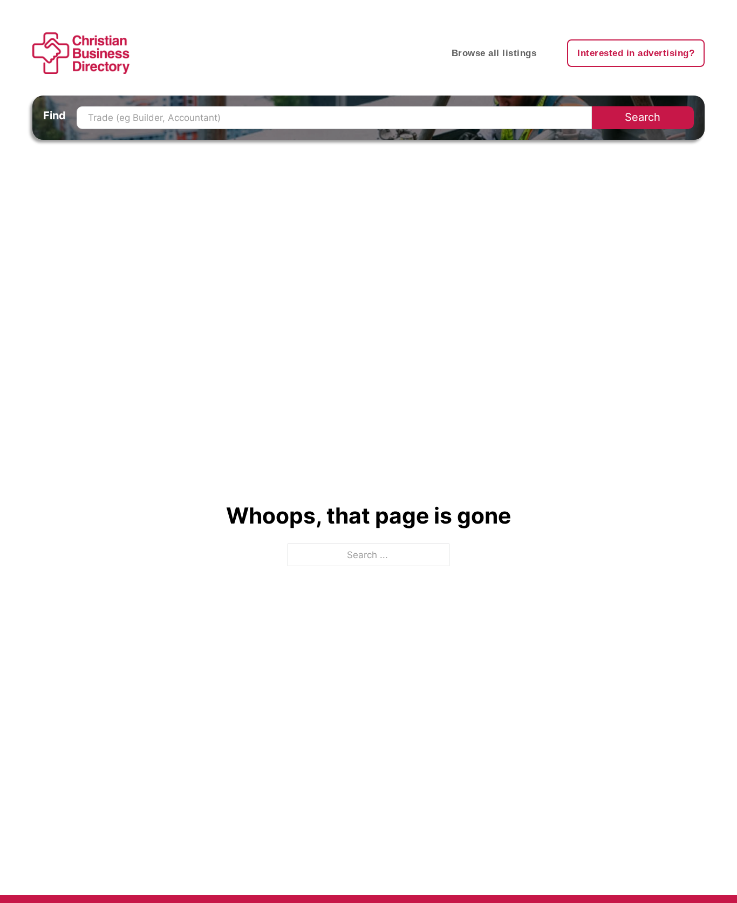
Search (642, 117)
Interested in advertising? (635, 53)
